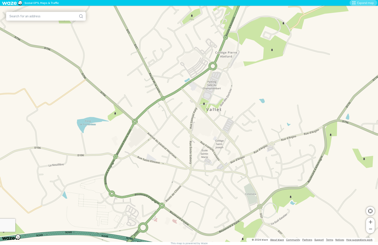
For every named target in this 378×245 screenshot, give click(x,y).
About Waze (277, 239)
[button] (370, 221)
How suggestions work (359, 239)
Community (293, 239)
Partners (307, 239)
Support (319, 239)
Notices (339, 239)
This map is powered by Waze (189, 243)
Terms (329, 239)
